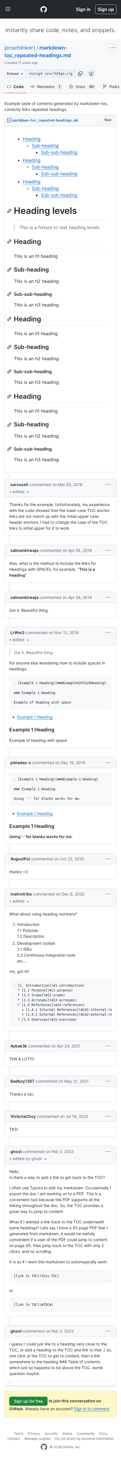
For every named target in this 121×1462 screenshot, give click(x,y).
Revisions (48, 86)
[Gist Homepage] (43, 9)
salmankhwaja (24, 550)
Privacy (34, 1433)
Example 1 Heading (35, 717)
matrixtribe (21, 894)
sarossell (19, 484)
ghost (16, 1151)
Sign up (106, 9)
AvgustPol (20, 858)
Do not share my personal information (84, 1438)
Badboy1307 (22, 1081)
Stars (85, 86)
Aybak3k (18, 1046)
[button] (80, 74)
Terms (18, 1433)
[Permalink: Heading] (10, 241)
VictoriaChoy (23, 1116)
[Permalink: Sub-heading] (10, 270)
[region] (60, 299)
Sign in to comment (91, 1408)
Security (51, 1433)
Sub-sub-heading (59, 152)
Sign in (83, 9)
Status (67, 1433)
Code (19, 86)
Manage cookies (37, 1438)
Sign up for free (28, 1401)
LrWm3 (17, 632)
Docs (103, 1433)
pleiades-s (20, 762)
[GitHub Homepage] (44, 1447)
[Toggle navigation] (8, 9)
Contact (13, 1438)
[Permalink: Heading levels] (10, 211)
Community (86, 1433)
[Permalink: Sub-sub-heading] (10, 294)
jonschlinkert (20, 48)
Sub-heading (45, 145)
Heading (32, 139)
